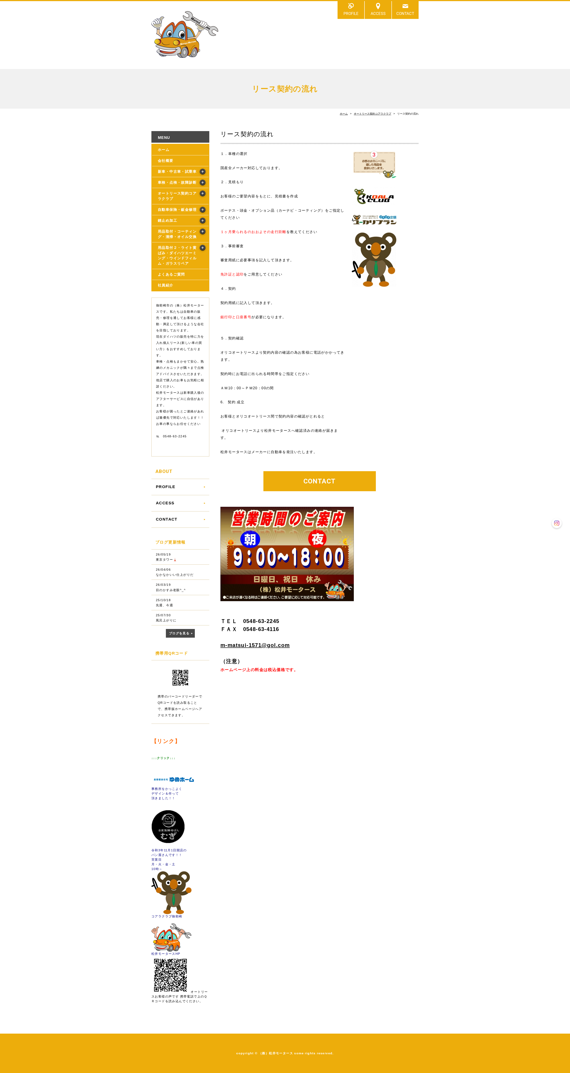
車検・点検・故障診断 (177, 182)
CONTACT (405, 13)
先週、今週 (164, 605)
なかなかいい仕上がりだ (174, 574)
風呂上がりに (166, 620)
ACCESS (378, 13)
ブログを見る (179, 633)
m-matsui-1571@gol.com (255, 645)
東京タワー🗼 (166, 559)
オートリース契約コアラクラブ (372, 113)
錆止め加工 (167, 220)
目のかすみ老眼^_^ (171, 590)
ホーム (344, 113)
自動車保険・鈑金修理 (177, 209)
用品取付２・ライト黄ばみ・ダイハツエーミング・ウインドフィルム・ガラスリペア (177, 256)
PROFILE (351, 13)
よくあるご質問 (171, 274)
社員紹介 (165, 285)
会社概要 (165, 160)
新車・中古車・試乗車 (177, 171)
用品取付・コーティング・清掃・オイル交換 (177, 234)
